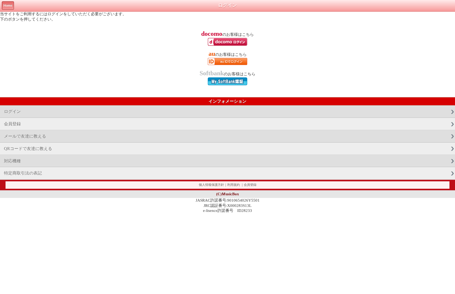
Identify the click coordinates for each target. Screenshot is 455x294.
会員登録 (12, 124)
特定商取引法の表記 (23, 173)
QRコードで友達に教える (28, 148)
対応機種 (12, 161)
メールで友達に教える (25, 136)
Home (7, 5)
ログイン (12, 111)
